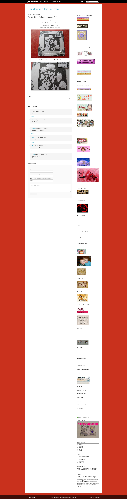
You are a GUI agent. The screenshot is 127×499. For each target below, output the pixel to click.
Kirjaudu (83, 1)
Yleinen (79, 486)
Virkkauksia (94, 484)
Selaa (53, 1)
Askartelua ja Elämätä (81, 390)
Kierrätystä (78, 481)
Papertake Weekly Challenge (83, 85)
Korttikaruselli (80, 347)
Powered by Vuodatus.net (95, 497)
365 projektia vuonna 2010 (84, 476)
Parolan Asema (80, 408)
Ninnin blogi (79, 328)
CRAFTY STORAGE (81, 393)
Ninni (33, 137)
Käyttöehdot (68, 497)
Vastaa (32, 116)
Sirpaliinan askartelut (81, 358)
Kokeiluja (81, 481)
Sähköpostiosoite (37, 174)
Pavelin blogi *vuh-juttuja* (82, 231)
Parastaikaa (79, 354)
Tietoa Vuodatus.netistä (55, 497)
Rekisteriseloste (63, 497)
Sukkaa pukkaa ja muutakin (83, 197)
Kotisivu (41, 178)
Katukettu (34, 120)
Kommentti (32, 183)
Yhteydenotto (73, 497)
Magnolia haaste (79, 483)
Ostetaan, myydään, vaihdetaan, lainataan (92, 483)
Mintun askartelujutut (81, 404)
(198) (81, 449)
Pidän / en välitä (82, 459)
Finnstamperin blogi (81, 200)
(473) (81, 446)
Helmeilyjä (78, 479)
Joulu (92, 479)
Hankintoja (94, 477)
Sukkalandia (79, 225)
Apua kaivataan (94, 476)
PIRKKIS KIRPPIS (83, 458)
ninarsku (34, 128)
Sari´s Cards (79, 351)
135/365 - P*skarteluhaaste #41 (43, 17)
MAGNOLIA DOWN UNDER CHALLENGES (86, 155)
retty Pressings (80, 362)
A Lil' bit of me (80, 412)
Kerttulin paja (79, 291)
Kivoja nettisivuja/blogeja (84, 456)
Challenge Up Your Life (81, 81)
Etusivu (41, 1)
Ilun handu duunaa (81, 237)
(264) (81, 447)
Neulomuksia (83, 483)
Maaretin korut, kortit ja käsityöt (83, 304)
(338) (81, 444)
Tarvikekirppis (81, 461)
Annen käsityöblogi (81, 215)
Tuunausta (90, 484)
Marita (33, 145)
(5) (80, 450)
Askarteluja (79, 477)
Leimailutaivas (95, 481)
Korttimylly (79, 401)
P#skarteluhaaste (79, 484)
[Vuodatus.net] (31, 497)
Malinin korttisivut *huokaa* (82, 243)
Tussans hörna (80, 278)
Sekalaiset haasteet (85, 484)
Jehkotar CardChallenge (87, 479)
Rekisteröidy (59, 1)
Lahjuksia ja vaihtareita (90, 481)
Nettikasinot (46, 1)
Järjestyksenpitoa (95, 479)
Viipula (33, 154)
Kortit (84, 481)
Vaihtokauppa (81, 462)
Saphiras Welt (80, 397)
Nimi (31, 169)
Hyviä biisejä (81, 479)
